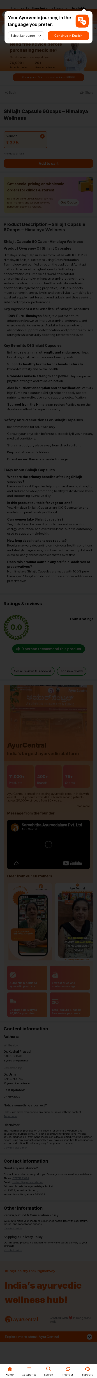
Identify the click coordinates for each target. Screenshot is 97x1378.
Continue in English (68, 36)
